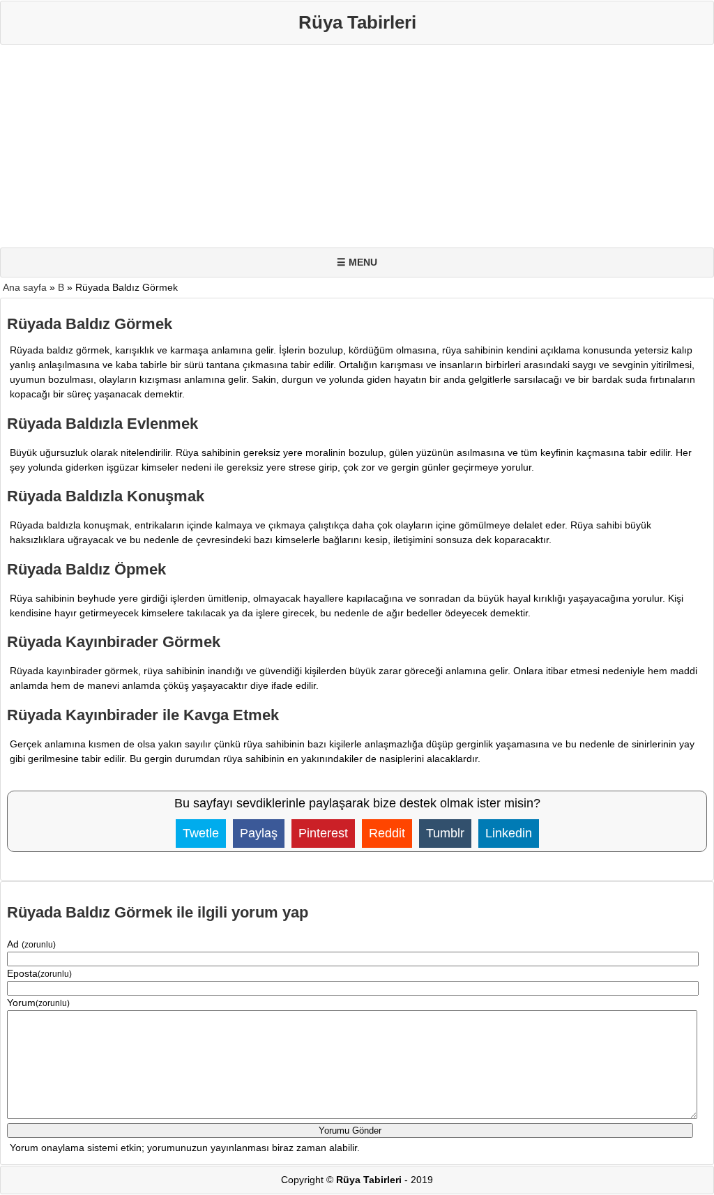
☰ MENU (357, 262)
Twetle (201, 833)
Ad (31, 944)
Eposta (39, 973)
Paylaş (259, 833)
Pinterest (323, 833)
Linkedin (508, 833)
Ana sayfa (25, 287)
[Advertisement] (357, 149)
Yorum (38, 1002)
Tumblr (445, 833)
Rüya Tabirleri (357, 22)
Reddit (387, 833)
